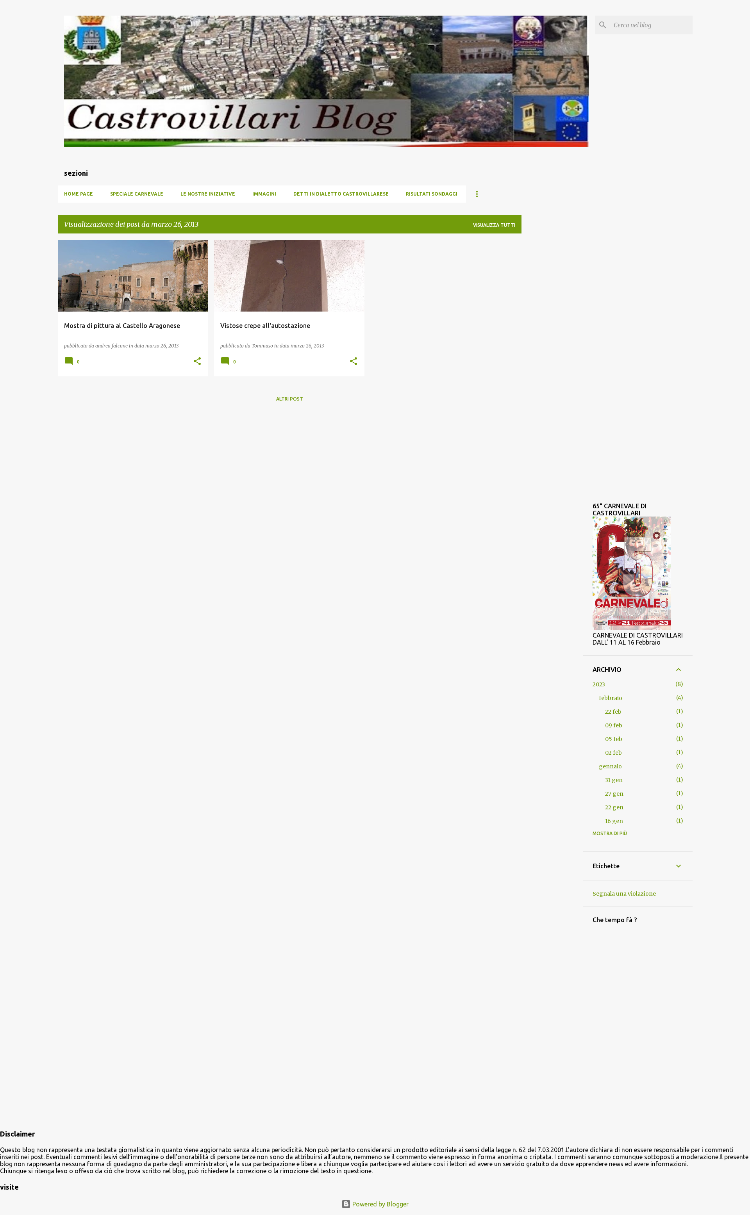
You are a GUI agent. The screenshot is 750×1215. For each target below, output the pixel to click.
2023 (599, 684)
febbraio (610, 698)
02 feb (613, 752)
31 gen (614, 780)
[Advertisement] (552, 357)
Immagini (264, 193)
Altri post (289, 398)
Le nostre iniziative (207, 193)
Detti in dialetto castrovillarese (341, 193)
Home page (78, 193)
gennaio (610, 766)
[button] (197, 361)
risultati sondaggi (431, 193)
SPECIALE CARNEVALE (136, 193)
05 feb (613, 739)
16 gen (614, 821)
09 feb (613, 725)
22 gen (614, 807)
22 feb (613, 711)
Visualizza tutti (494, 225)
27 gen (614, 793)
